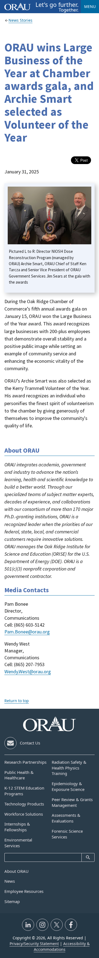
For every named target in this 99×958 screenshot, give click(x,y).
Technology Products (24, 804)
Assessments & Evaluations (66, 818)
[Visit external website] (28, 925)
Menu (90, 6)
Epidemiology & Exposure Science (68, 786)
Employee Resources (23, 891)
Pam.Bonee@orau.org (27, 631)
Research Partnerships (25, 762)
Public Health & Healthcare (19, 775)
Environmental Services (18, 842)
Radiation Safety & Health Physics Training (69, 767)
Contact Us (30, 743)
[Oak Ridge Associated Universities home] (17, 6)
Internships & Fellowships (17, 826)
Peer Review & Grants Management (72, 802)
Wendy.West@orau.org (27, 671)
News (9, 881)
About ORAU (16, 871)
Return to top (16, 700)
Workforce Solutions (23, 814)
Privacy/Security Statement (34, 943)
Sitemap (12, 901)
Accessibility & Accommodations (62, 946)
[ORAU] (49, 723)
